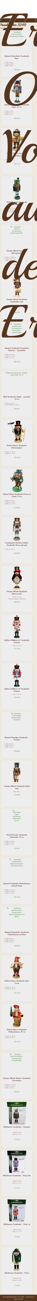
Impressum (30, 1297)
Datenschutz (18, 1299)
